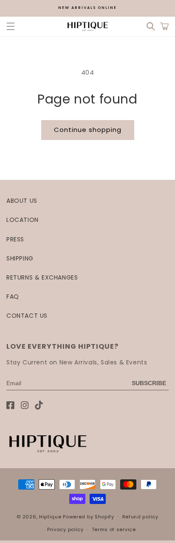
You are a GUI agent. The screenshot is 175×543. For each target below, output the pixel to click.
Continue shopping (87, 129)
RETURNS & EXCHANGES (42, 277)
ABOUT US (21, 200)
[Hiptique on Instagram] (25, 405)
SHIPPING (20, 258)
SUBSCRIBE (149, 383)
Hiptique (51, 516)
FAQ (12, 296)
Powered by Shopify (88, 516)
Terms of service (114, 529)
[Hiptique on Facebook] (10, 405)
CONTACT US (27, 315)
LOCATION (22, 220)
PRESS (15, 239)
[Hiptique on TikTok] (39, 405)
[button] (10, 26)
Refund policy (140, 516)
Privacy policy (65, 529)
